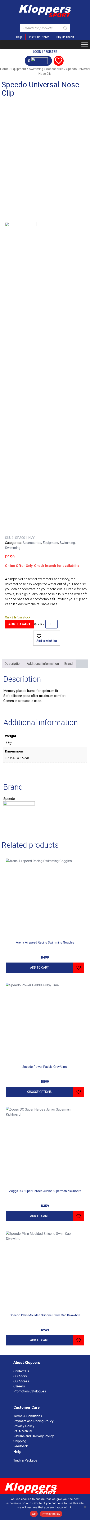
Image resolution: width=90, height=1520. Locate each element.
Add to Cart (19, 624)
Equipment (19, 69)
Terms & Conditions (27, 1416)
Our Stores (21, 1381)
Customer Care (26, 1407)
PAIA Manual (22, 1431)
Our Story (20, 1376)
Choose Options (39, 1091)
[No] (85, 1507)
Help (19, 37)
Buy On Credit (65, 37)
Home (4, 69)
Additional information (43, 664)
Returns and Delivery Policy (33, 1436)
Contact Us (21, 1371)
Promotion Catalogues (29, 1391)
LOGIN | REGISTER (45, 52)
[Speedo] (20, 378)
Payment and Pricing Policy (33, 1421)
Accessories (54, 69)
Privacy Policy (23, 1426)
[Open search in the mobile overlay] (45, 28)
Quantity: (39, 624)
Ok (34, 1513)
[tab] (13, 664)
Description (12, 664)
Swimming (36, 69)
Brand (68, 664)
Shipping (19, 1441)
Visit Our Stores (39, 37)
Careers (19, 1386)
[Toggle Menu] (84, 44)
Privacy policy (51, 1513)
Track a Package (25, 1460)
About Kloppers (26, 1362)
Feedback (20, 1446)
